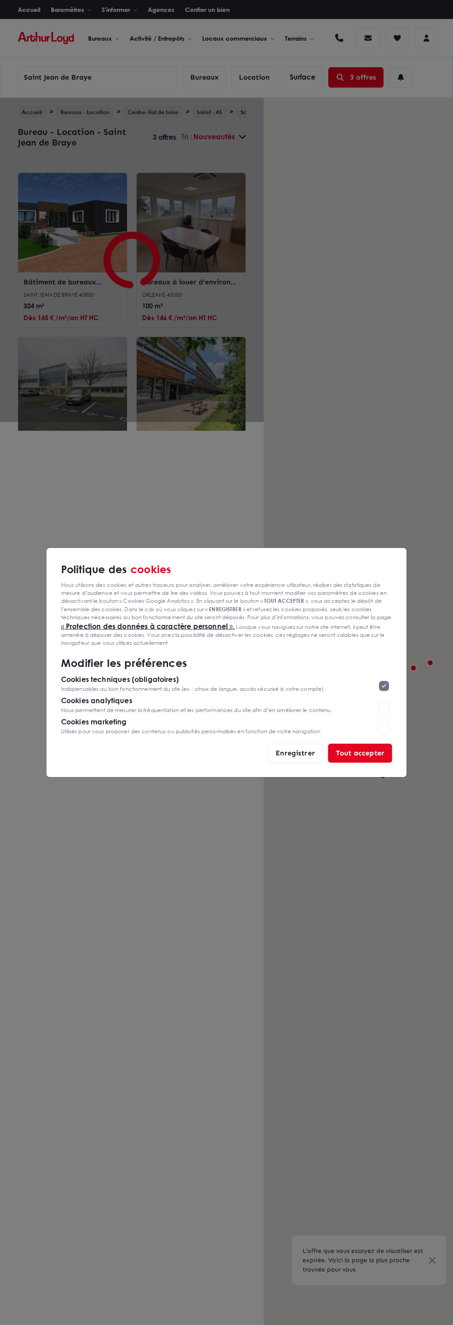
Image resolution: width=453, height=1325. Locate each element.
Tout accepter (360, 753)
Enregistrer (295, 753)
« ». (148, 625)
